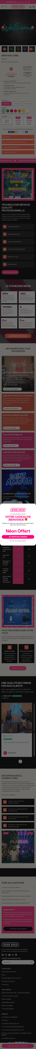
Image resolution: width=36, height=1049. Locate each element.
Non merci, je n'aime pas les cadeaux (18, 540)
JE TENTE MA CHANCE (18, 537)
